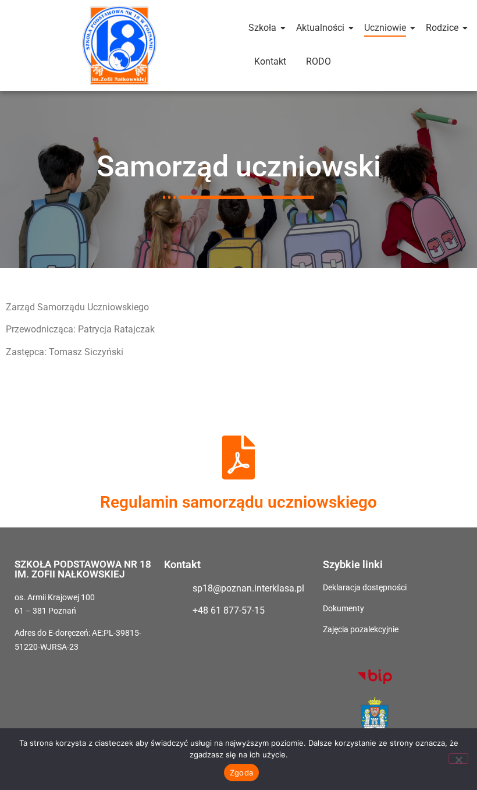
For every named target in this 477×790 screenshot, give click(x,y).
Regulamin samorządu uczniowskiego (238, 502)
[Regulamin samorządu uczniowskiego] (239, 457)
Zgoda (241, 772)
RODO (318, 61)
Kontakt (270, 61)
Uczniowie (385, 27)
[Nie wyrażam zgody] (458, 758)
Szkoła (262, 27)
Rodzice (442, 27)
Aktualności (320, 27)
